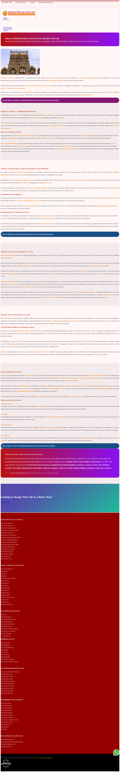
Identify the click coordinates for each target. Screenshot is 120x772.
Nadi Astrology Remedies (7, 554)
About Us (6, 19)
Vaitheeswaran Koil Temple (7, 624)
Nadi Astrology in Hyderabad (8, 631)
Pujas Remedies (4, 649)
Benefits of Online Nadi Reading (9, 542)
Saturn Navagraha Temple (7, 688)
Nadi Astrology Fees (6, 556)
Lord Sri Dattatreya (5, 724)
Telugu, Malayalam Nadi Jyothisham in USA (12, 741)
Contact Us (3, 614)
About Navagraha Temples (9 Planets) (10, 671)
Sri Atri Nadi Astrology (6, 708)
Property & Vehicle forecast (7, 597)
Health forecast (4, 585)
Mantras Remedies (5, 656)
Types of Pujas (4, 652)
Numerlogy (3, 573)
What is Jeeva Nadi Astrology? (8, 528)
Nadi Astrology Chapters (7, 525)
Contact (5, 30)
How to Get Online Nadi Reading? (9, 539)
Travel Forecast (4, 599)
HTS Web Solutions (47, 757)
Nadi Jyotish (4, 729)
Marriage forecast (5, 587)
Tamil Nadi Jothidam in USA (8, 744)
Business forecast (5, 580)
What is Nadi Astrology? (7, 523)
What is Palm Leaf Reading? (8, 549)
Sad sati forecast (5, 602)
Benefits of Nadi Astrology (7, 532)
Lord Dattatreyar (6, 635)
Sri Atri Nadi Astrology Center (8, 619)
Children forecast (5, 592)
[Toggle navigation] (36, 16)
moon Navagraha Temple (7, 676)
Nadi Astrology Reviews (7, 621)
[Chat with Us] (116, 752)
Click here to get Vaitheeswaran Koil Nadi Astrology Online (28, 446)
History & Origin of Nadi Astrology (10, 530)
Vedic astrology (4, 571)
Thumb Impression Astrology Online (10, 544)
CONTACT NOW (5, 502)
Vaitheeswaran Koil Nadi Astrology (9, 628)
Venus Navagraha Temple (7, 686)
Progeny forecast (5, 590)
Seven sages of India (6, 703)
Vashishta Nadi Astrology (7, 717)
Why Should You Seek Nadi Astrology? (10, 537)
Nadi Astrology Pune (6, 626)
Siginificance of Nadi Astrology (9, 535)
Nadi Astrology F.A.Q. (6, 558)
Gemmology (4, 576)
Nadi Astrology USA (6, 746)
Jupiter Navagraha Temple (7, 683)
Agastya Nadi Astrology (7, 705)
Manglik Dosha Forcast (6, 604)
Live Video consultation (7, 568)
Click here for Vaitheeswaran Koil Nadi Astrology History (27, 234)
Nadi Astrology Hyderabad (7, 659)
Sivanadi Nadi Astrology (7, 715)
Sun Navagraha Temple (6, 674)
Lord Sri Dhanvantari (6, 633)
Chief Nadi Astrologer (6, 616)
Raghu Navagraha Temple (7, 690)
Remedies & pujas (5, 642)
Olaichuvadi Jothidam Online (8, 546)
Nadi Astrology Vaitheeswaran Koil (9, 661)
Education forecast (5, 594)
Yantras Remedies (5, 654)
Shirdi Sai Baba (5, 726)
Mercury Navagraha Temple (8, 681)
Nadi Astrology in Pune (6, 722)
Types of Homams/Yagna (7, 647)
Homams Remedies (5, 645)
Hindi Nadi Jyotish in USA (7, 739)
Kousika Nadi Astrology (7, 712)
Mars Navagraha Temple (7, 678)
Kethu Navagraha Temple (7, 693)
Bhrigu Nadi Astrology (6, 710)
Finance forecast (5, 583)
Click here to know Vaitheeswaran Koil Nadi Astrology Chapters (30, 100)
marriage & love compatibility (8, 578)
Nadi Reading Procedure (7, 551)
